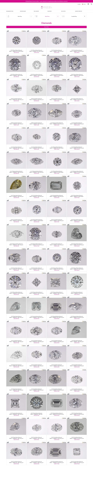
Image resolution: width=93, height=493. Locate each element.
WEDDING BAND (23, 11)
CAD (84, 4)
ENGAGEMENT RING (9, 11)
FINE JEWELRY (36, 11)
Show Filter (46, 27)
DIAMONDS (49, 11)
